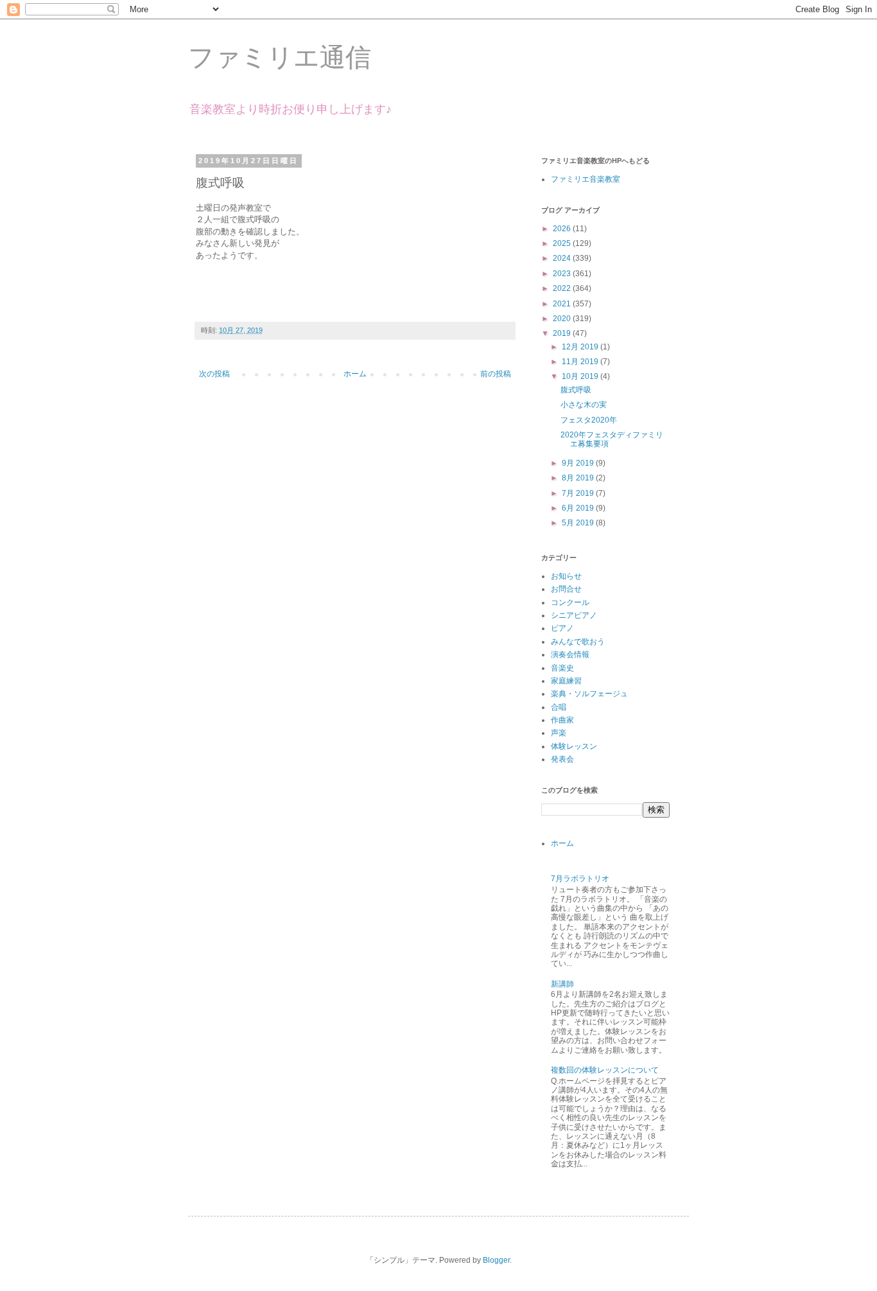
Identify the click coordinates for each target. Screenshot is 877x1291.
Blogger (496, 1260)
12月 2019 (581, 346)
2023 (563, 273)
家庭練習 (566, 680)
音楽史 (562, 667)
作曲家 (562, 720)
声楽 (558, 732)
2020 (563, 318)
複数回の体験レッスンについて (605, 1070)
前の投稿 (495, 373)
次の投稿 (214, 373)
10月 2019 (581, 376)
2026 (563, 228)
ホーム (355, 373)
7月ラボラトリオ (580, 878)
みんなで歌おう (578, 641)
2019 (563, 333)
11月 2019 (581, 361)
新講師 (562, 983)
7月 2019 (579, 493)
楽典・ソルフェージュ (589, 693)
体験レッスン (574, 746)
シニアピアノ (574, 615)
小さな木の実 (583, 404)
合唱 (558, 707)
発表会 (562, 759)
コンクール (570, 602)
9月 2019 (579, 463)
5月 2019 (579, 522)
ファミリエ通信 (279, 57)
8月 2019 (579, 477)
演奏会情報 (570, 654)
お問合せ (566, 588)
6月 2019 (579, 508)
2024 (563, 258)
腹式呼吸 (575, 389)
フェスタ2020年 (588, 420)
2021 (563, 303)
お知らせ (566, 576)
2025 (563, 243)
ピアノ (562, 628)
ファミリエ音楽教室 (585, 179)
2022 (563, 288)
